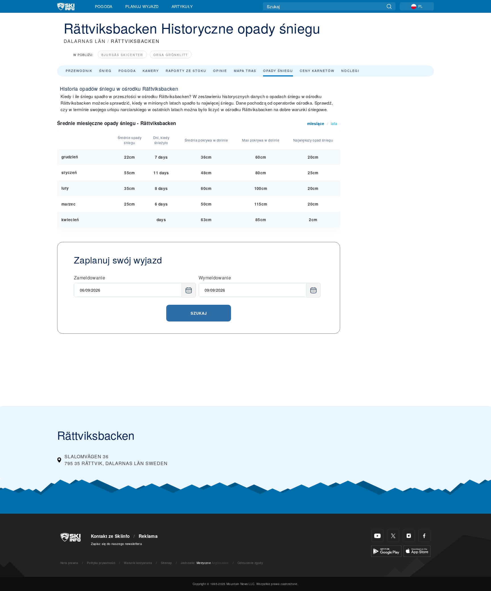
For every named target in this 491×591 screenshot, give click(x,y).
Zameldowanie (89, 277)
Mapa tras (245, 70)
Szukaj (199, 313)
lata (334, 123)
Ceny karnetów (317, 70)
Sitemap (166, 563)
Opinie (220, 70)
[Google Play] (386, 550)
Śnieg (105, 70)
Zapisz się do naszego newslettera (116, 543)
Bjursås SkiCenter (122, 55)
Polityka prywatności (101, 563)
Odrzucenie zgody (250, 563)
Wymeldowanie (215, 277)
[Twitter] (393, 536)
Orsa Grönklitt (170, 55)
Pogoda (104, 6)
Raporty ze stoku (186, 70)
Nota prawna (69, 563)
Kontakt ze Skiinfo (110, 536)
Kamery (151, 70)
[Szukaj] (389, 6)
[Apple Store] (416, 550)
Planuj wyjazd (142, 6)
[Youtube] (377, 536)
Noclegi (350, 70)
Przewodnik (79, 70)
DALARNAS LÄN (85, 41)
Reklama (148, 536)
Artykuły (182, 6)
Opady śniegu (278, 70)
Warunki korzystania (138, 563)
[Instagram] (409, 536)
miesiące (315, 123)
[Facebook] (424, 536)
